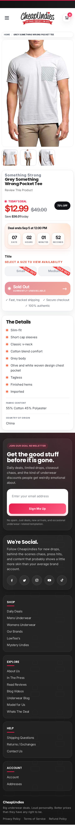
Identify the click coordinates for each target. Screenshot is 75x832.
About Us (13, 671)
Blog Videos (15, 691)
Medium (54, 271)
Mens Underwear (19, 618)
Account (13, 777)
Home (7, 34)
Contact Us (14, 751)
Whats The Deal (18, 711)
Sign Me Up (37, 508)
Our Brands (15, 631)
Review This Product (19, 190)
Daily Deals (14, 611)
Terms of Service (35, 818)
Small (20, 271)
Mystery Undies (18, 645)
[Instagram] (37, 580)
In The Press (16, 678)
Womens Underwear (21, 625)
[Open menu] (7, 18)
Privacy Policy (11, 818)
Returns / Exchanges (21, 744)
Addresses (14, 784)
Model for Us (16, 705)
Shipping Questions (20, 738)
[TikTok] (62, 580)
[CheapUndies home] (37, 18)
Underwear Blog (18, 698)
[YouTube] (49, 580)
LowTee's (13, 638)
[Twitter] (24, 580)
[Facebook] (12, 580)
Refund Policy (58, 818)
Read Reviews (17, 685)
